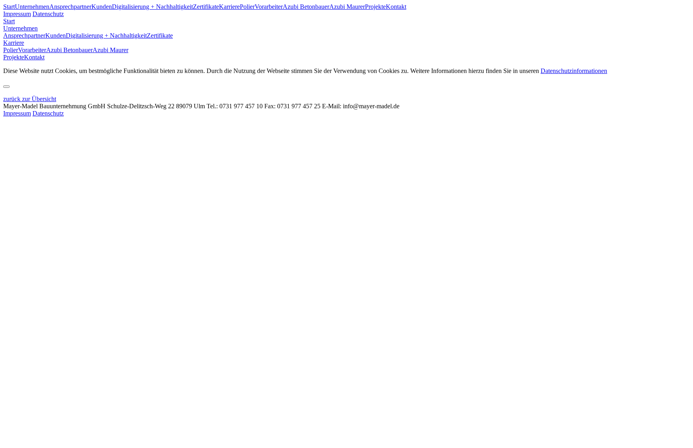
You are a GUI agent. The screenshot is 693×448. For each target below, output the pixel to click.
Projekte (375, 6)
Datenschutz (48, 13)
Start (9, 6)
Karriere (229, 6)
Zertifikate (206, 6)
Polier (247, 6)
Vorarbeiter (269, 6)
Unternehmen (32, 6)
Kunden (101, 6)
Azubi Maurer (347, 6)
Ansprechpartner (70, 6)
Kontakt (396, 6)
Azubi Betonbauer (306, 6)
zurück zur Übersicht (29, 98)
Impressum (17, 13)
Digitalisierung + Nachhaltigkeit (152, 6)
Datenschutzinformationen (574, 70)
